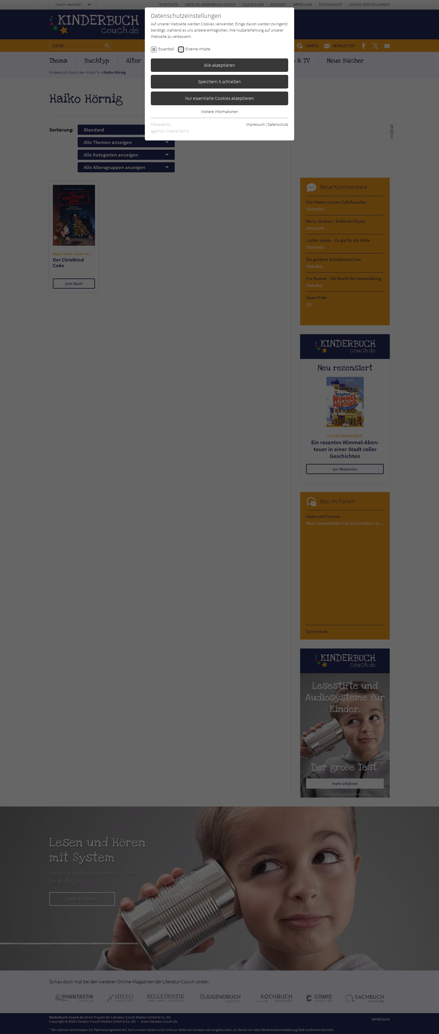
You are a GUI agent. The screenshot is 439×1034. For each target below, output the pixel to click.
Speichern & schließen (219, 81)
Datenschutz (278, 124)
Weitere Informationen (219, 111)
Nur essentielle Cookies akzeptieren (219, 98)
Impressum (255, 124)
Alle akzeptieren (219, 65)
